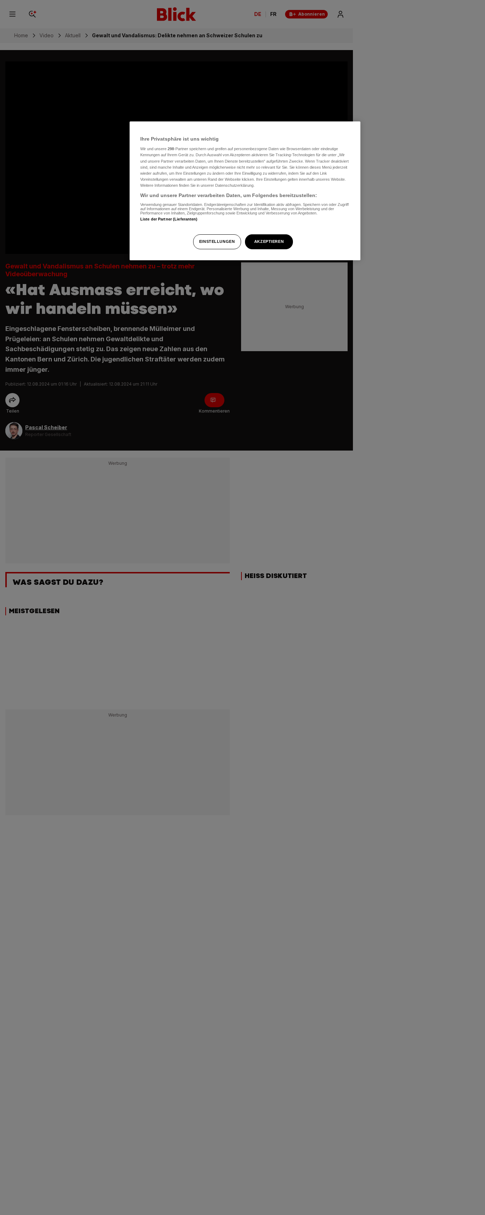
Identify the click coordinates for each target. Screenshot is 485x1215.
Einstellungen (217, 241)
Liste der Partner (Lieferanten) (169, 219)
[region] (245, 190)
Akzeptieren (269, 241)
